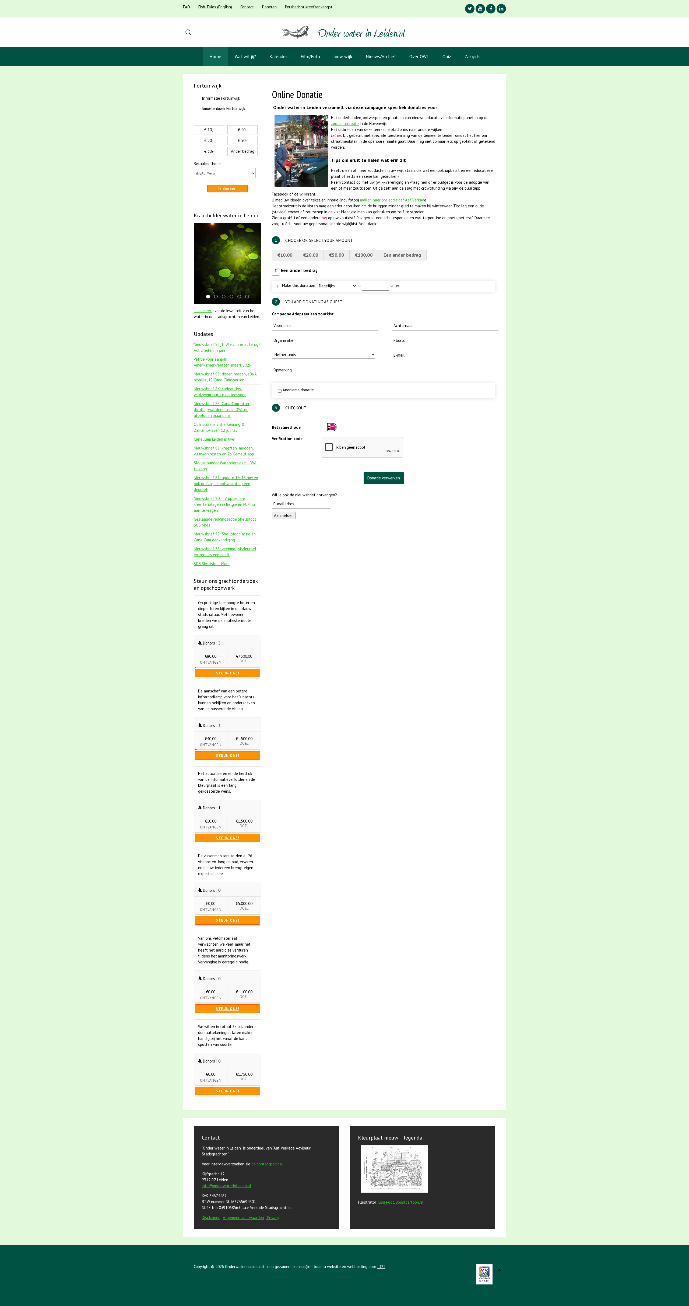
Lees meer (203, 310)
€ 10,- (209, 129)
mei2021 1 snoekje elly (217, 296)
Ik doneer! (227, 188)
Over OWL (419, 57)
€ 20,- (209, 140)
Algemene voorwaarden (243, 1217)
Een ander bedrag (402, 255)
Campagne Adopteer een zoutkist (303, 313)
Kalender (278, 57)
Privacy (273, 1217)
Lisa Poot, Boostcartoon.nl (400, 1202)
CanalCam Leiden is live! (214, 439)
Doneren (269, 6)
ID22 (381, 1266)
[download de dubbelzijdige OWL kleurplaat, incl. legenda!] (393, 1169)
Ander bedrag (242, 151)
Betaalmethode (286, 427)
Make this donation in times (340, 285)
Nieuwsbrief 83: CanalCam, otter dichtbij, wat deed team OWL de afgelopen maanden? (221, 409)
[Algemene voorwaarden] (266, 1217)
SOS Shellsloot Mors (212, 563)
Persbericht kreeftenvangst (308, 6)
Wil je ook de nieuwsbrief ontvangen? (304, 494)
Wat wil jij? (245, 57)
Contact (247, 6)
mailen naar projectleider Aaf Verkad (392, 200)
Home (215, 57)
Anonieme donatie (298, 389)
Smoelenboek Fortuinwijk (223, 108)
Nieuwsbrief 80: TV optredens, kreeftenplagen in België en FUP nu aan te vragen (224, 504)
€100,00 (363, 255)
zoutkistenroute (345, 123)
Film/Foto (310, 57)
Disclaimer (211, 1217)
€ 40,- (242, 129)
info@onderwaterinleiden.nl (226, 1185)
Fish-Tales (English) (215, 6)
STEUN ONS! (227, 673)
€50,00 (336, 255)
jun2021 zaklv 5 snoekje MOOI (209, 296)
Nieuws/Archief (381, 57)
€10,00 (284, 255)
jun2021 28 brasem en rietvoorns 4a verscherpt (225, 296)
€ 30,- (209, 151)
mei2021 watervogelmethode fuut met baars (248, 296)
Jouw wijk (342, 57)
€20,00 (310, 255)
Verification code (287, 438)
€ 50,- (242, 140)
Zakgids (472, 57)
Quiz (446, 57)
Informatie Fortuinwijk (221, 98)
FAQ (186, 6)
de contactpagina (266, 1163)
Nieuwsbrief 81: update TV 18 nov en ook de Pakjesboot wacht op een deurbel (226, 483)
